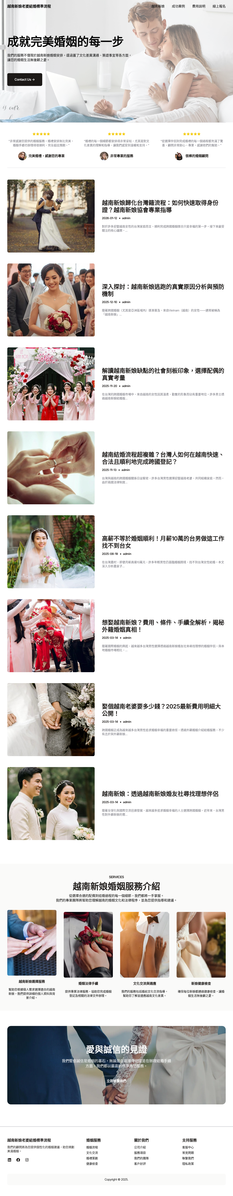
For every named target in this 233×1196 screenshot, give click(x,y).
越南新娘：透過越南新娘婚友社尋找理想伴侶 (160, 793)
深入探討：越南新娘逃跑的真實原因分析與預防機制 (163, 290)
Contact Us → (25, 79)
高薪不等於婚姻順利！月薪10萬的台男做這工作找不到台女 (163, 542)
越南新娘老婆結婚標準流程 (29, 6)
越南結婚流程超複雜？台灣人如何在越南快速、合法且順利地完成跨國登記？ (163, 458)
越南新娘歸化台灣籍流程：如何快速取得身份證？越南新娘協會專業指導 (160, 206)
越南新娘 (43, 55)
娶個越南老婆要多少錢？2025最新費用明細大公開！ (161, 710)
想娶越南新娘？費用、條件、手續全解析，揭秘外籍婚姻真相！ (163, 626)
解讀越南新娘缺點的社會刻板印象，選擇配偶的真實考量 (163, 374)
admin (126, 218)
